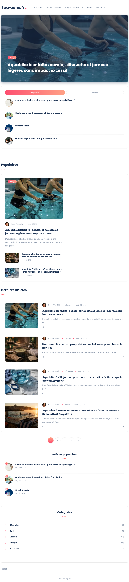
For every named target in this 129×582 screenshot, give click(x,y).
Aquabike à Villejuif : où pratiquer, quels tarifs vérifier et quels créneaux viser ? (42, 270)
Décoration (39, 7)
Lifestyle (57, 7)
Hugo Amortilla (17, 224)
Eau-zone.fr (14, 7)
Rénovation (78, 7)
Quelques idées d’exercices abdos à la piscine (38, 113)
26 (71, 440)
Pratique (67, 7)
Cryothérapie (22, 125)
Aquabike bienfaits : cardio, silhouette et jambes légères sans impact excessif (58, 67)
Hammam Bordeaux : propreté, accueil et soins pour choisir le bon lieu (41, 255)
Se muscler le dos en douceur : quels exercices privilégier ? (45, 100)
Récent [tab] (95, 92)
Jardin (49, 7)
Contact (89, 7)
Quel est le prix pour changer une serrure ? (36, 138)
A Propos (99, 7)
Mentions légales (64, 579)
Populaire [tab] (35, 92)
